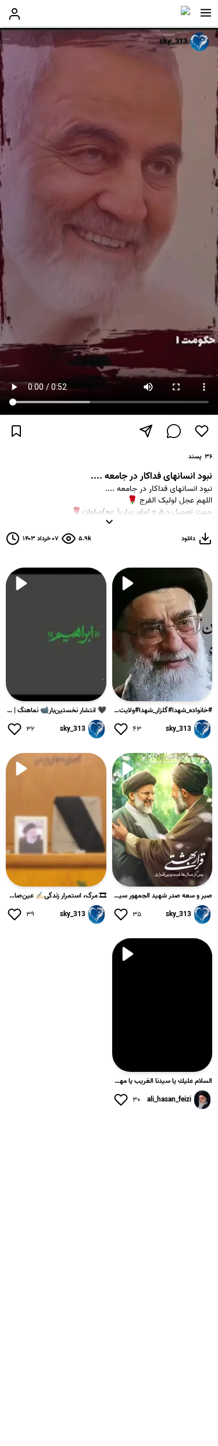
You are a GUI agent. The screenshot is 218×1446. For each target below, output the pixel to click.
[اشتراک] (146, 431)
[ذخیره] (16, 431)
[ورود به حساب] (15, 14)
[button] (205, 13)
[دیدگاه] (174, 431)
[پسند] (202, 431)
